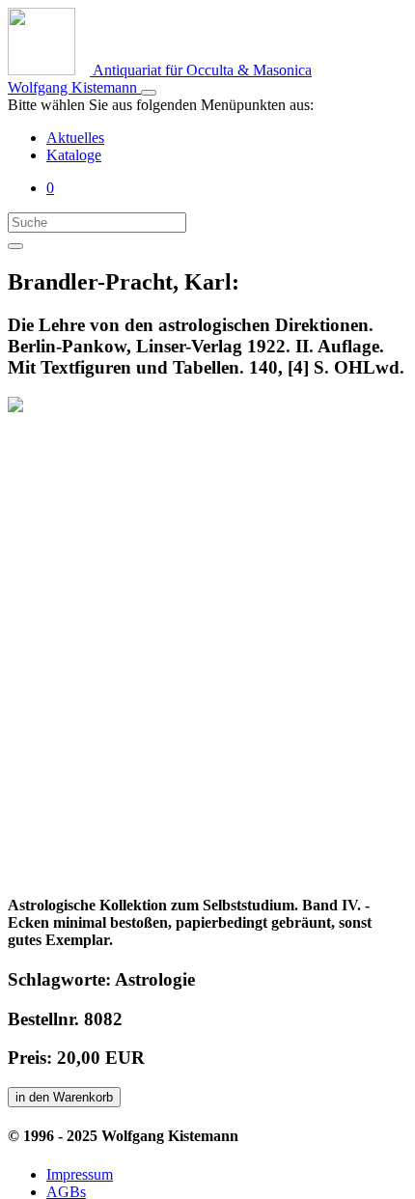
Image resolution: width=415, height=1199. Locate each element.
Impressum (79, 1174)
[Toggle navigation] (148, 93)
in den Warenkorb (64, 1097)
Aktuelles (75, 137)
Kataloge (73, 155)
